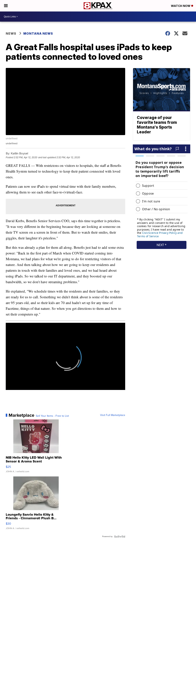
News (11, 33)
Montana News (38, 33)
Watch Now (181, 6)
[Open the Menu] (6, 5)
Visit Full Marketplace (112, 415)
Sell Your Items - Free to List (52, 416)
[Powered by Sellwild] (119, 536)
